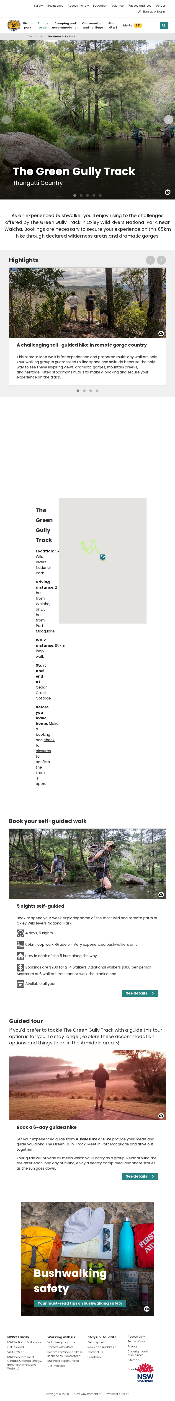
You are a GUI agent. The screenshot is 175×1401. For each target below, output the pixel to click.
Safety (38, 6)
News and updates (101, 1347)
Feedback (94, 1357)
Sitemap (133, 1360)
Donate (133, 1369)
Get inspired (55, 6)
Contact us (95, 1352)
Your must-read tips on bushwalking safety (80, 1303)
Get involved (56, 1366)
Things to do (35, 36)
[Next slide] (168, 119)
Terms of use (136, 1341)
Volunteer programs (61, 1342)
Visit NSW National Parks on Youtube (31, 1394)
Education (100, 6)
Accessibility (136, 1337)
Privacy (133, 1346)
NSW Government (86, 1394)
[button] (103, 557)
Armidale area (97, 1043)
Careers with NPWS (60, 1347)
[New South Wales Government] (145, 1372)
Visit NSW (13, 1352)
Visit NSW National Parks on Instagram (21, 1394)
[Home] (14, 25)
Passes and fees (140, 6)
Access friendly (78, 6)
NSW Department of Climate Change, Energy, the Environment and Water (24, 1362)
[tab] (74, 195)
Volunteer (117, 6)
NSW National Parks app (24, 1342)
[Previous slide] (6, 119)
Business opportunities (63, 1361)
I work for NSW (115, 1394)
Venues (160, 6)
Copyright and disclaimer (138, 1353)
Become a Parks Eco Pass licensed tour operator (65, 1354)
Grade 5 (62, 944)
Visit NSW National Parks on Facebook (11, 1394)
